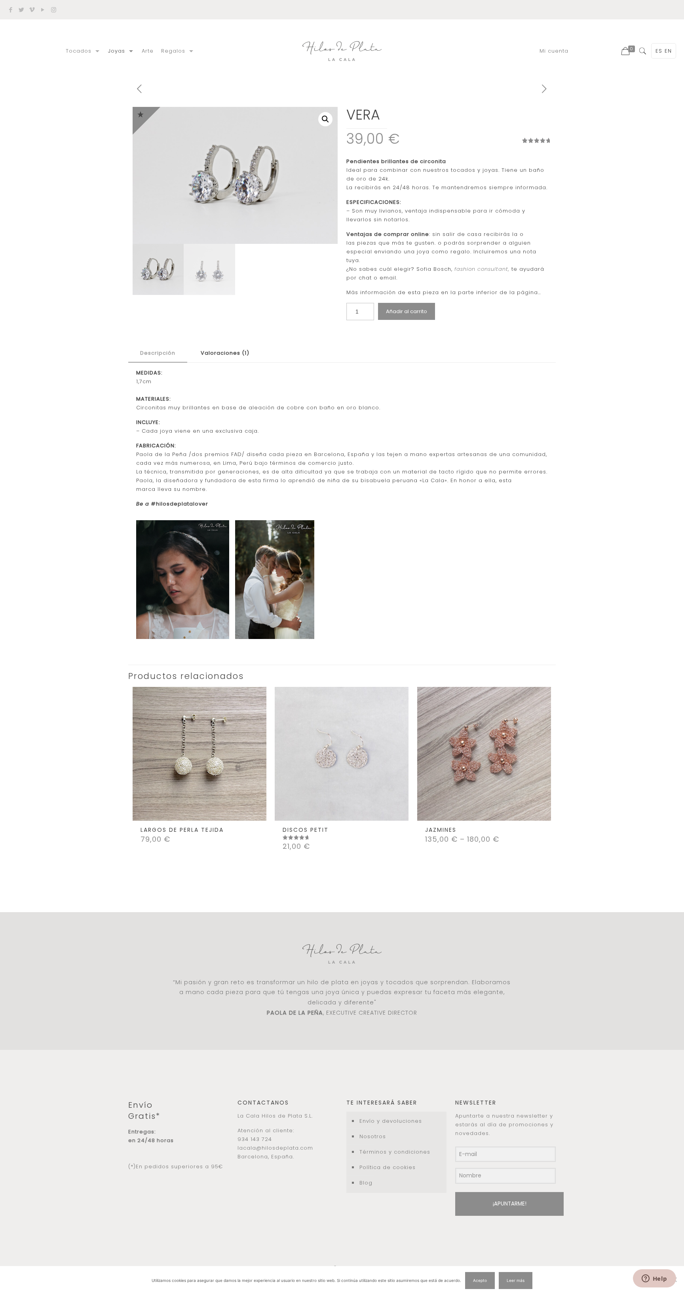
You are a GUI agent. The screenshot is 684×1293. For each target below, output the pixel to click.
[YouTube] (43, 10)
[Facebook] (11, 10)
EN (668, 51)
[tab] (157, 353)
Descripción (157, 353)
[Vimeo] (32, 10)
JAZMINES (440, 830)
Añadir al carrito (406, 311)
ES (659, 51)
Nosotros (372, 1136)
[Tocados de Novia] (342, 51)
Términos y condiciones (394, 1152)
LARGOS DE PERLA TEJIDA (182, 830)
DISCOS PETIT (306, 830)
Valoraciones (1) (225, 353)
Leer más (515, 1280)
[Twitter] (21, 10)
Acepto (480, 1280)
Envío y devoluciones (390, 1121)
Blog (365, 1183)
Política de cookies (387, 1167)
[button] (325, 119)
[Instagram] (53, 10)
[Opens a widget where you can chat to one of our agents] (654, 1279)
